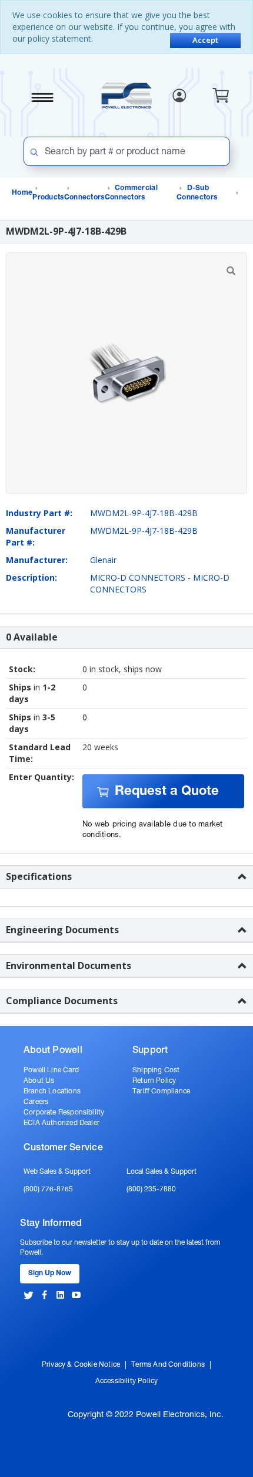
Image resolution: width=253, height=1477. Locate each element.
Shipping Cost (155, 1070)
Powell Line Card (51, 1070)
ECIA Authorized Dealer (61, 1123)
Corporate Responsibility (64, 1112)
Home (22, 193)
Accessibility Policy (126, 1381)
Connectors (84, 197)
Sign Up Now (49, 1273)
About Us (39, 1081)
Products (48, 197)
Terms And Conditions (168, 1364)
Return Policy (154, 1081)
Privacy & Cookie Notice (81, 1364)
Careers (36, 1102)
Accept (205, 40)
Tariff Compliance (161, 1091)
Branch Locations (52, 1091)
